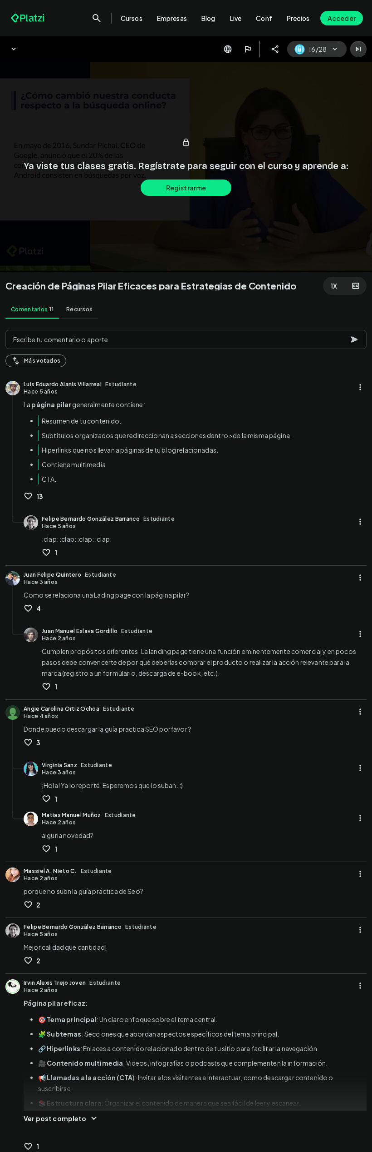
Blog (208, 18)
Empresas (172, 18)
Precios (298, 18)
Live (236, 18)
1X (334, 286)
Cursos (131, 18)
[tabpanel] (186, 738)
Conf (264, 18)
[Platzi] (28, 18)
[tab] (32, 309)
